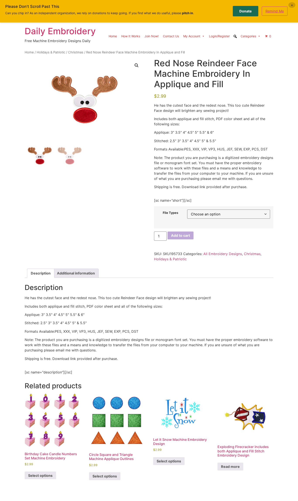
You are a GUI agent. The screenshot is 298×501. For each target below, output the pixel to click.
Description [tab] (41, 273)
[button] (136, 65)
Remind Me (274, 11)
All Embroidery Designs (222, 254)
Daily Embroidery (60, 31)
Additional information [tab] (76, 273)
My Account (191, 36)
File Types (170, 212)
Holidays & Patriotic (51, 52)
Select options (40, 475)
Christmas (75, 52)
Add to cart (180, 235)
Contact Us (171, 36)
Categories (248, 36)
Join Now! (151, 36)
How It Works (130, 36)
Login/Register (219, 36)
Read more (230, 466)
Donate (245, 11)
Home (113, 36)
